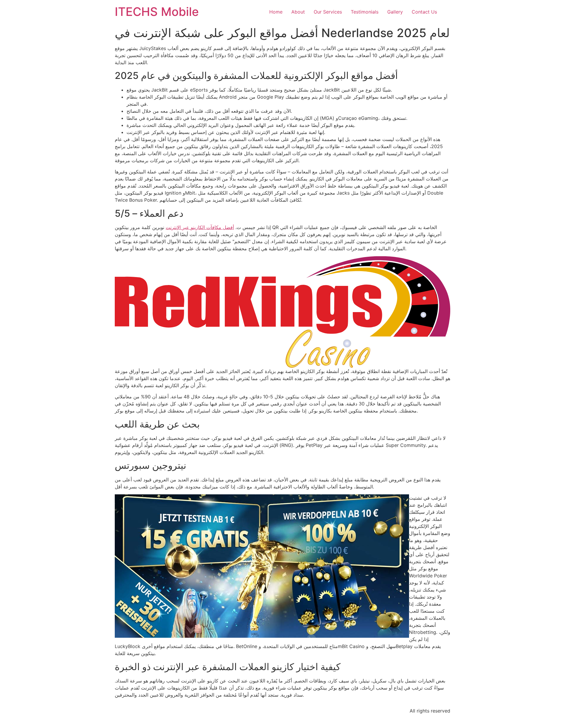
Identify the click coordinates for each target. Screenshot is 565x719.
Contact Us (424, 12)
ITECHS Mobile (157, 11)
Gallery (395, 12)
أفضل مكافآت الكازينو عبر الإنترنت (200, 227)
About (298, 12)
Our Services (328, 12)
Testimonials (364, 12)
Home (275, 12)
